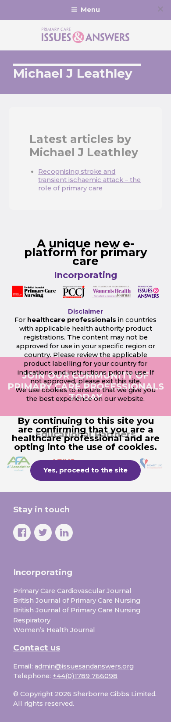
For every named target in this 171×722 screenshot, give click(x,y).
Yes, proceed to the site (85, 470)
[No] (160, 8)
